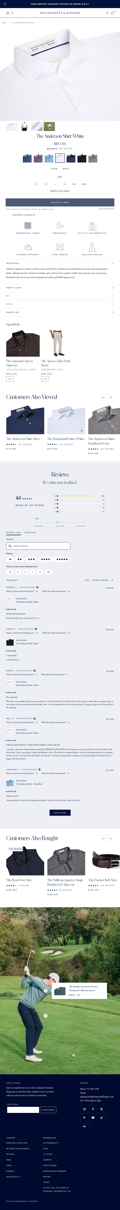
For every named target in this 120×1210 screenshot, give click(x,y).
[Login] (107, 12)
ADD (10, 379)
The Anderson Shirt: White (27, 602)
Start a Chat (95, 1101)
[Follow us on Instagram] (84, 1109)
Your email (13, 1104)
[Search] (12, 12)
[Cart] (112, 12)
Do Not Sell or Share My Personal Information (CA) (57, 1189)
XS (10, 572)
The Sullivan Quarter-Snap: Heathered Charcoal (65, 882)
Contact (10, 1171)
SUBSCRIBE (48, 1110)
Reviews (10, 1154)
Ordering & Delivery (17, 1143)
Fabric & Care (14, 287)
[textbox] (38, 546)
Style (9, 304)
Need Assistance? (106, 209)
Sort (87, 580)
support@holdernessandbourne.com (97, 1097)
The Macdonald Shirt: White (65, 439)
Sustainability (50, 1143)
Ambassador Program (54, 1171)
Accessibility (13, 1177)
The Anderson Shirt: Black (27, 643)
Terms (46, 1182)
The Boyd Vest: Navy (19, 880)
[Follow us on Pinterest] (84, 1117)
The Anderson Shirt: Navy (23, 439)
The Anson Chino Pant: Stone (55, 363)
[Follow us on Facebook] (93, 1109)
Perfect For (12, 312)
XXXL (83, 184)
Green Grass (50, 1165)
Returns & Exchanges (18, 1148)
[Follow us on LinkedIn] (84, 1126)
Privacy (47, 1177)
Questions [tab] (30, 533)
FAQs (8, 1160)
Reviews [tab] (13, 533)
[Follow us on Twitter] (101, 1109)
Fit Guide (47, 1154)
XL (65, 184)
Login (9, 1165)
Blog (45, 1148)
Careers (47, 1160)
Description (12, 263)
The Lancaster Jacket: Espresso (19, 363)
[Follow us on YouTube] (93, 1117)
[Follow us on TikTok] (101, 1117)
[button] (60, 148)
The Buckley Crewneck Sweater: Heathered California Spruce (83, 989)
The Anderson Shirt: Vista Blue (29, 784)
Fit (7, 296)
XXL (74, 184)
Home (4, 23)
